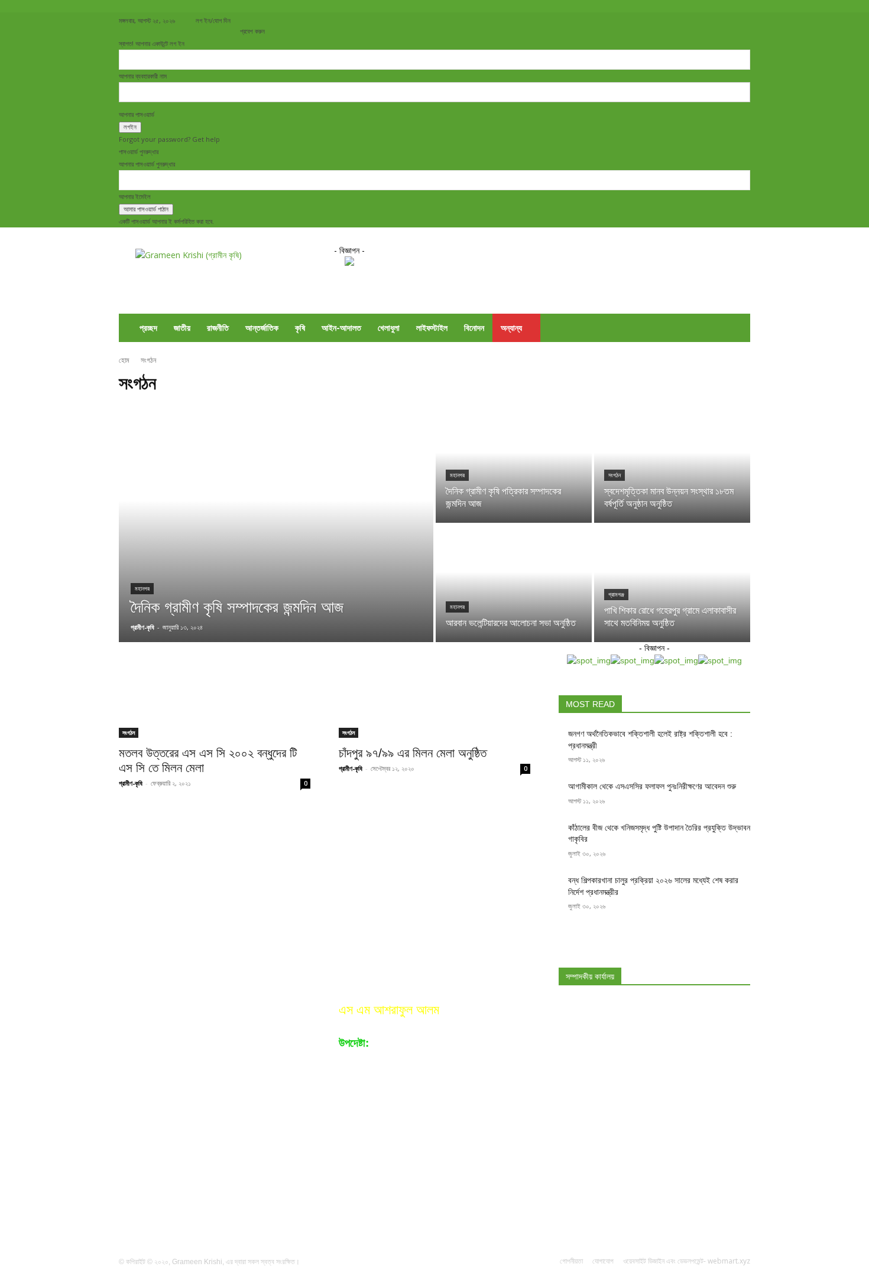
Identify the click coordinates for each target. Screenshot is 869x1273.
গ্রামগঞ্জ (616, 594)
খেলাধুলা (389, 327)
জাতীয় (182, 327)
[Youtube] (741, 20)
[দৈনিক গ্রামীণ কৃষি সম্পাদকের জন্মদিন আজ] (276, 524)
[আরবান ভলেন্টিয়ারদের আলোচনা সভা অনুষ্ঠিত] (514, 583)
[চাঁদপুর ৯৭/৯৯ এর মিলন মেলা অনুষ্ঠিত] (434, 690)
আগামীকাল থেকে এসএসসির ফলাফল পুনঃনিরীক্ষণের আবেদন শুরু (652, 786)
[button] (736, 328)
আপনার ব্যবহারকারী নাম (143, 75)
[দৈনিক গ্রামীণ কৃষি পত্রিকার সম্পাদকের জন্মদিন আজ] (514, 464)
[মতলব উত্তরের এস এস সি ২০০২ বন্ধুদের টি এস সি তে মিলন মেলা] (214, 690)
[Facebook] (663, 20)
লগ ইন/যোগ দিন (213, 20)
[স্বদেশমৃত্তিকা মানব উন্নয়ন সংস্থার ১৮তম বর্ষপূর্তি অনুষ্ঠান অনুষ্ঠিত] (672, 464)
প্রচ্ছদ (148, 327)
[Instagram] (683, 20)
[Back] (242, 18)
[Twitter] (702, 20)
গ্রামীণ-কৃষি (130, 783)
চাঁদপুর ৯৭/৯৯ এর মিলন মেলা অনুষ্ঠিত (413, 753)
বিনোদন (474, 327)
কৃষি (300, 327)
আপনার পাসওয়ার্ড (136, 114)
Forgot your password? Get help (169, 139)
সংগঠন (614, 475)
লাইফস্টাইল (432, 327)
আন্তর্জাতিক (261, 327)
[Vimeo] (722, 20)
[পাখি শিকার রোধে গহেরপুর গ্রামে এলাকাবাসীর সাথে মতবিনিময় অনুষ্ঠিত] (672, 583)
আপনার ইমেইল (135, 196)
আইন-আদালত (341, 327)
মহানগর (142, 588)
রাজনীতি (218, 327)
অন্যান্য (511, 327)
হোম (125, 360)
